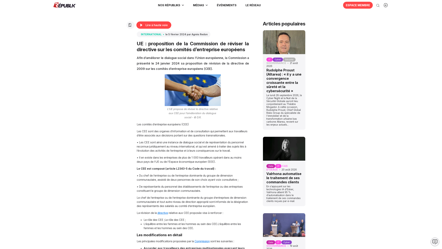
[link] (171, 5)
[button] (226, 5)
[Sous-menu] (183, 5)
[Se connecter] (385, 5)
